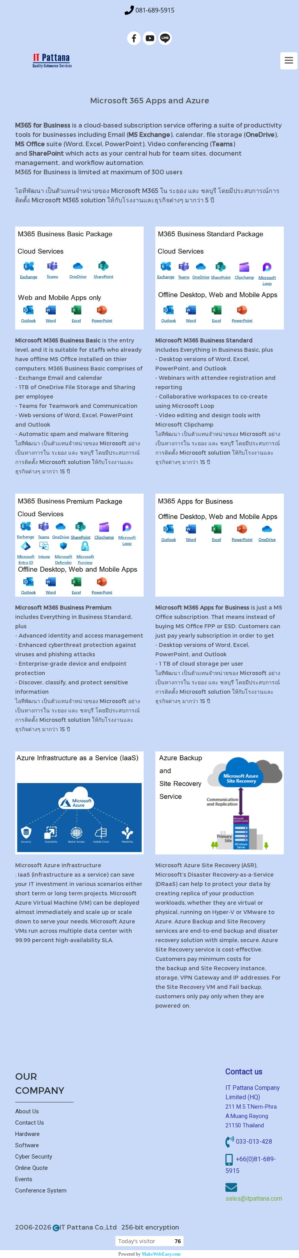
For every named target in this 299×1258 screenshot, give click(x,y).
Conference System (41, 1190)
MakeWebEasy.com (161, 1254)
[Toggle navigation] (288, 60)
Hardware (27, 1134)
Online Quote (31, 1167)
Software (27, 1145)
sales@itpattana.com (253, 1198)
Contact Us (29, 1122)
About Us (27, 1111)
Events (23, 1179)
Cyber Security (33, 1156)
